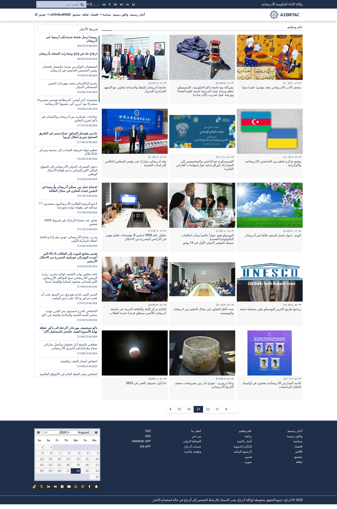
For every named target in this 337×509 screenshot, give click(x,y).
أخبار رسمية (137, 14)
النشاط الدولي (192, 441)
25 (179, 409)
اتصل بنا (196, 431)
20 (68, 464)
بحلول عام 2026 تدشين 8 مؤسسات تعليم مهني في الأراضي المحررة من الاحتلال (136, 237)
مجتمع (77, 14)
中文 (89, 4)
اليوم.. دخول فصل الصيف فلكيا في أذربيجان (273, 235)
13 (68, 459)
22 (208, 409)
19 (78, 464)
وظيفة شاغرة (192, 451)
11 (87, 459)
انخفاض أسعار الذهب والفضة (78, 361)
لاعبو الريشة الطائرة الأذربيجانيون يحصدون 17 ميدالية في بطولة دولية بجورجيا (68, 205)
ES (104, 4)
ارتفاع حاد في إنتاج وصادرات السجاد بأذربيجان (68, 53)
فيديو (42, 14)
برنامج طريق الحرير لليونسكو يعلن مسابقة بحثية (270, 309)
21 (217, 409)
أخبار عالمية (244, 441)
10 (97, 459)
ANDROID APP (141, 441)
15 (50, 459)
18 (87, 464)
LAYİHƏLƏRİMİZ (60, 14)
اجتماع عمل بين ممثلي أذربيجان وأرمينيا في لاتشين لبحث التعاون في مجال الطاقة (69, 188)
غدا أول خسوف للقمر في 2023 (146, 383)
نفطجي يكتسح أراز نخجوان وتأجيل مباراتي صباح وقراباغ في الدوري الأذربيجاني (70, 346)
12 (78, 459)
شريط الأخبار (88, 29)
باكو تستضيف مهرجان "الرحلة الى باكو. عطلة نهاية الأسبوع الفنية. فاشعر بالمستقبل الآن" (68, 329)
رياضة (248, 436)
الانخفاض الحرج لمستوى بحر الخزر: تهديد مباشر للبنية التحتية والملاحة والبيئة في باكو (69, 313)
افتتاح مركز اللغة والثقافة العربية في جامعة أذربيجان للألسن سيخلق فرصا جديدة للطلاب (138, 311)
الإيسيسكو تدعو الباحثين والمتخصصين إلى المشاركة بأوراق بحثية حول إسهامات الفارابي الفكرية (205, 165)
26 (78, 470)
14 (59, 459)
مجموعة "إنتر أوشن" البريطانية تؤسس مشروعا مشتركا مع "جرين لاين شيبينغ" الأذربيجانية (67, 101)
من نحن (196, 436)
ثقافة (85, 14)
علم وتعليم (245, 431)
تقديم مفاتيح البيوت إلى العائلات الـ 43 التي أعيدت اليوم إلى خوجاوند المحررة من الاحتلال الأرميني (68, 257)
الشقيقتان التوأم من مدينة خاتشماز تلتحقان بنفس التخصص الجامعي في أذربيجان (69, 68)
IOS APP (145, 446)
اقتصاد (94, 14)
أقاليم (298, 451)
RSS (148, 436)
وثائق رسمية (120, 14)
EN (121, 4)
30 (41, 470)
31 (97, 476)
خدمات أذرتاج (192, 446)
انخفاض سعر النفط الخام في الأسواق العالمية (68, 374)
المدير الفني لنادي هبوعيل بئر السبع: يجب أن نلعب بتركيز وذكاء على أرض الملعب (69, 296)
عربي (96, 4)
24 (189, 409)
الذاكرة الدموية (243, 446)
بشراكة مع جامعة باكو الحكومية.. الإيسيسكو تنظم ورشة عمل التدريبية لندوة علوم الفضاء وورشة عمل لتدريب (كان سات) (205, 91)
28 (59, 470)
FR (110, 4)
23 (198, 409)
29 (50, 470)
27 (68, 470)
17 (97, 464)
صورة (248, 462)
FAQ (148, 431)
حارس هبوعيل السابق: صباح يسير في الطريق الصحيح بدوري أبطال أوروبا (68, 135)
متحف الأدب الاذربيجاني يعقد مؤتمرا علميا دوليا (271, 87)
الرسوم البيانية (243, 451)
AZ (133, 4)
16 (41, 459)
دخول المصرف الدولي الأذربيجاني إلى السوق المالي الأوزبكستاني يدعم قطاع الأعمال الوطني (68, 170)
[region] (68, 206)
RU (127, 4)
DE (115, 4)
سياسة (106, 14)
